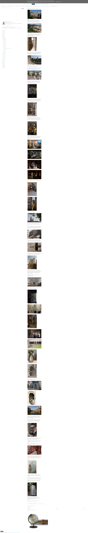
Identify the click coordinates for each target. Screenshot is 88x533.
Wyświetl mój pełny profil (8, 24)
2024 (3, 32)
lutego (4, 57)
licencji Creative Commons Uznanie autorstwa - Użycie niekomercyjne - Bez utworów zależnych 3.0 (13, 532)
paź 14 (4, 46)
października (4, 39)
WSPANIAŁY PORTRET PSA (10, 6)
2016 (3, 60)
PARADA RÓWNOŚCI (47, 6)
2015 (3, 61)
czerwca (4, 54)
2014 (3, 62)
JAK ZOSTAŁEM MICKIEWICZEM (36, 6)
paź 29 (4, 40)
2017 (3, 59)
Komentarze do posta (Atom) (32, 509)
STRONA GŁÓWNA (2, 6)
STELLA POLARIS (42, 6)
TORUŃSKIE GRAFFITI (23, 6)
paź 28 (4, 41)
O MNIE (6, 6)
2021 (3, 35)
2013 (3, 63)
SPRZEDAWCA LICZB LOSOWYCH (53, 6)
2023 (3, 33)
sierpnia (4, 53)
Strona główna (56, 508)
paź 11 (4, 50)
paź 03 (4, 51)
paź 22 (4, 42)
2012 (3, 64)
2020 (3, 36)
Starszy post (85, 508)
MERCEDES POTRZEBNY (17, 6)
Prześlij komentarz (29, 507)
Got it (60, 1)
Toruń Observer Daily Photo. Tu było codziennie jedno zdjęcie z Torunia (9, 27)
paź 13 (4, 47)
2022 (3, 34)
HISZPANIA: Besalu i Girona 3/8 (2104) (32, 8)
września (4, 52)
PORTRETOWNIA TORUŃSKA (29, 6)
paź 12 (4, 49)
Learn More (57, 1)
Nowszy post (28, 508)
